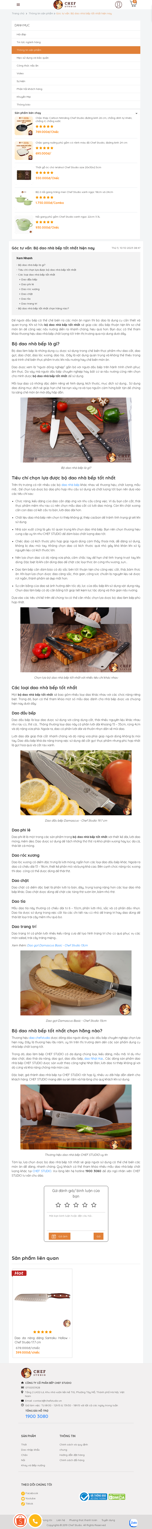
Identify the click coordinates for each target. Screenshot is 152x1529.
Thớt (24, 1444)
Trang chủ (18, 13)
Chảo (24, 1455)
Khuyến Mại (24, 96)
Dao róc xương (30, 289)
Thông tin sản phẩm (41, 13)
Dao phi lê (27, 284)
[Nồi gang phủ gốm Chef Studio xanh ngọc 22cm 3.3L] (24, 224)
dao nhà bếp (71, 485)
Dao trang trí (29, 303)
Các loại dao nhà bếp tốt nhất (36, 274)
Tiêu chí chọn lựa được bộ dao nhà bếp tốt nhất (47, 269)
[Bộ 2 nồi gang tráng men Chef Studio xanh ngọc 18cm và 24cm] (24, 200)
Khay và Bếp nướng (33, 1465)
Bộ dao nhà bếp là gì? (31, 265)
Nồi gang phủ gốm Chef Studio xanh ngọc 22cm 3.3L (68, 216)
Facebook (31, 1493)
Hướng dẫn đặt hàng (72, 1455)
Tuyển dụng (108, 1520)
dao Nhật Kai (93, 1058)
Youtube (30, 1498)
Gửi (98, 1236)
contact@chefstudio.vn (47, 1400)
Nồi (23, 1460)
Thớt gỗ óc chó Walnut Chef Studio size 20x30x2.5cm (68, 167)
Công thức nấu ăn (27, 65)
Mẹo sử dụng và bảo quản (33, 57)
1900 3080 (36, 1416)
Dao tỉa (25, 298)
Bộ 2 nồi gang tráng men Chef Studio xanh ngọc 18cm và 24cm (74, 192)
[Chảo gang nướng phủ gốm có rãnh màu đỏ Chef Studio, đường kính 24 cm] (24, 150)
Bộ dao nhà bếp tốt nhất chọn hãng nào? (43, 308)
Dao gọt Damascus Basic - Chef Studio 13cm (57, 945)
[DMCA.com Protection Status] (117, 1497)
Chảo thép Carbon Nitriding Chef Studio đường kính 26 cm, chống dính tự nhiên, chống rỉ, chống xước (84, 119)
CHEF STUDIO (42, 1171)
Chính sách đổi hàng (72, 1460)
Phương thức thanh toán (83, 1520)
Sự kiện (21, 81)
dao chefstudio (39, 1038)
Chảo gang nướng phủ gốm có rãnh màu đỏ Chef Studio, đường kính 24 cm (81, 142)
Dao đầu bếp (29, 279)
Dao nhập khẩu (30, 1449)
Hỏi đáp (21, 34)
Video (20, 73)
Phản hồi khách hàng (29, 89)
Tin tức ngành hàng (29, 42)
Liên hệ (61, 1520)
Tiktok (29, 1503)
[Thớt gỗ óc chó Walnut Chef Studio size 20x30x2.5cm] (24, 175)
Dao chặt (27, 294)
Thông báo (23, 104)
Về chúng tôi (44, 1520)
